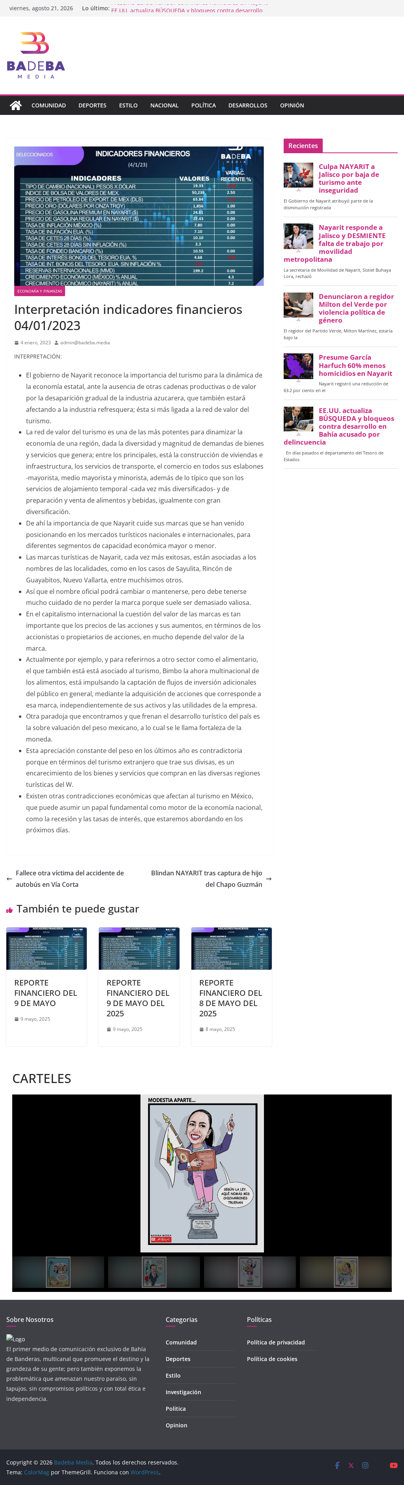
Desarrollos (247, 105)
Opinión (292, 105)
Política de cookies (272, 1359)
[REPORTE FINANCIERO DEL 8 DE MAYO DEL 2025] (231, 933)
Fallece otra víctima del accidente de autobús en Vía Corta (70, 879)
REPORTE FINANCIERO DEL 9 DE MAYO (45, 992)
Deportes (93, 105)
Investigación (183, 1392)
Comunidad (49, 105)
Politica (176, 1408)
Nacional (164, 105)
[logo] (15, 1339)
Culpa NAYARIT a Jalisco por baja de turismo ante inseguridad (349, 179)
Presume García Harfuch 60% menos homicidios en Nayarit (189, 8)
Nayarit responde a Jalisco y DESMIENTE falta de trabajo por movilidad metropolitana (335, 243)
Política (203, 105)
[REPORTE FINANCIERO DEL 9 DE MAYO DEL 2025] (139, 933)
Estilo (128, 105)
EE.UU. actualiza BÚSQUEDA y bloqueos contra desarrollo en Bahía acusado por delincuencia (339, 427)
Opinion (176, 1425)
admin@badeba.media (85, 342)
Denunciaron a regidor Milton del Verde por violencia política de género (356, 309)
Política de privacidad (276, 1342)
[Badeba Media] (15, 105)
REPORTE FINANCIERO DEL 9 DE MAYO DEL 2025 (138, 998)
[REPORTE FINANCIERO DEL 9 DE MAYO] (46, 933)
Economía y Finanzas (39, 291)
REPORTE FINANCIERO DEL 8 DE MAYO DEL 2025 (230, 998)
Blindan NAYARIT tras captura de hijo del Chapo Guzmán (206, 879)
